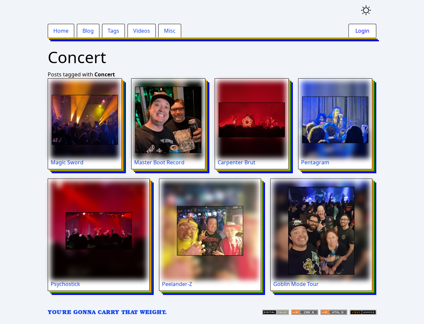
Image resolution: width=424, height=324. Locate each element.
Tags (113, 30)
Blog (88, 30)
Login (362, 30)
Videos (141, 30)
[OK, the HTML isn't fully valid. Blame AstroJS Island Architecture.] (334, 312)
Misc (170, 30)
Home (61, 30)
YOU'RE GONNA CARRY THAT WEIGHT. (107, 311)
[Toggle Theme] (366, 10)
